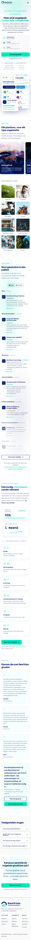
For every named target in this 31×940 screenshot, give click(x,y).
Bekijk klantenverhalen (15, 804)
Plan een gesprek (15, 54)
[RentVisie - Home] (6, 2)
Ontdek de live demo (15, 58)
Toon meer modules (14, 457)
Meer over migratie (10, 642)
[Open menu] (28, 2)
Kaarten (20, 285)
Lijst (12, 285)
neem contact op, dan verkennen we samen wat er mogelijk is (15, 468)
